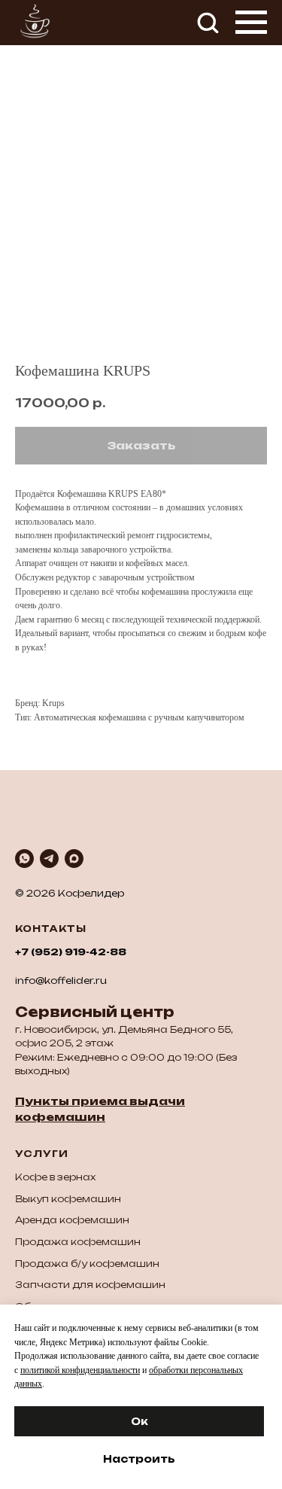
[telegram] (49, 858)
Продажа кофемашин (78, 1241)
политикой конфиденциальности (80, 1370)
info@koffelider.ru (61, 980)
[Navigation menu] (251, 23)
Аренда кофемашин (72, 1220)
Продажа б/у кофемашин (87, 1263)
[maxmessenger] (74, 858)
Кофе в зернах (55, 1177)
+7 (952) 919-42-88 (70, 952)
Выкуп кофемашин (68, 1198)
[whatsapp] (24, 858)
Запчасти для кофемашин (90, 1284)
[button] (207, 22)
